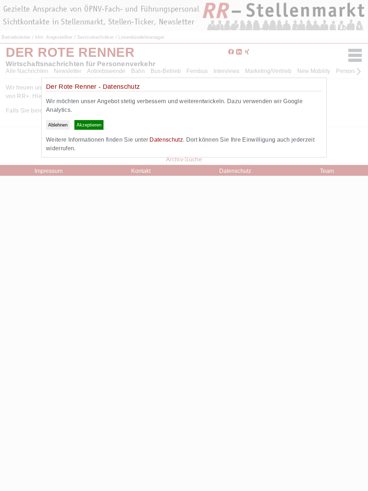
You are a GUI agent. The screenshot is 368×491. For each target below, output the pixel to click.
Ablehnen (58, 125)
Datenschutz (166, 140)
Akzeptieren (89, 125)
